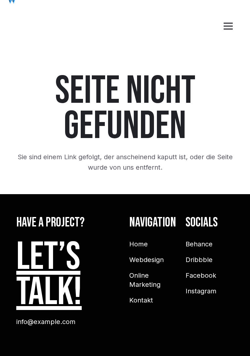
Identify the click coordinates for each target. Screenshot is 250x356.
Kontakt (141, 300)
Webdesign (146, 260)
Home (138, 244)
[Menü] (228, 26)
